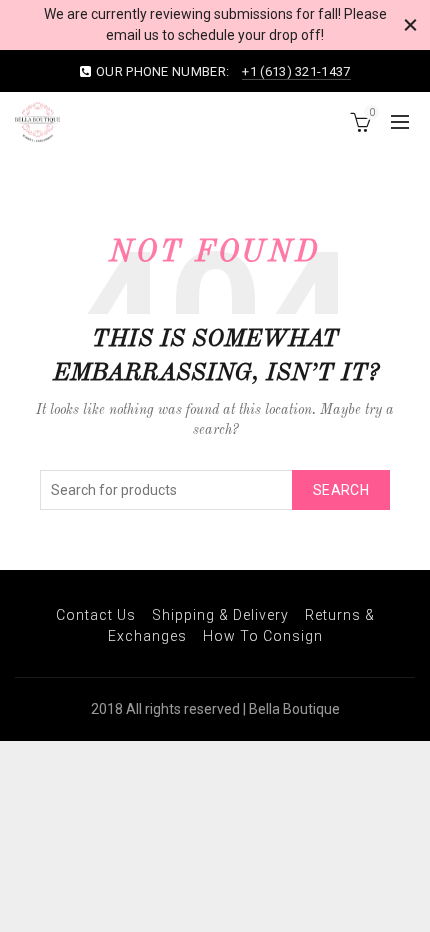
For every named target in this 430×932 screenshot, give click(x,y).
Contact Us (96, 615)
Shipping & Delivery (220, 615)
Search (341, 490)
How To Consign (263, 636)
